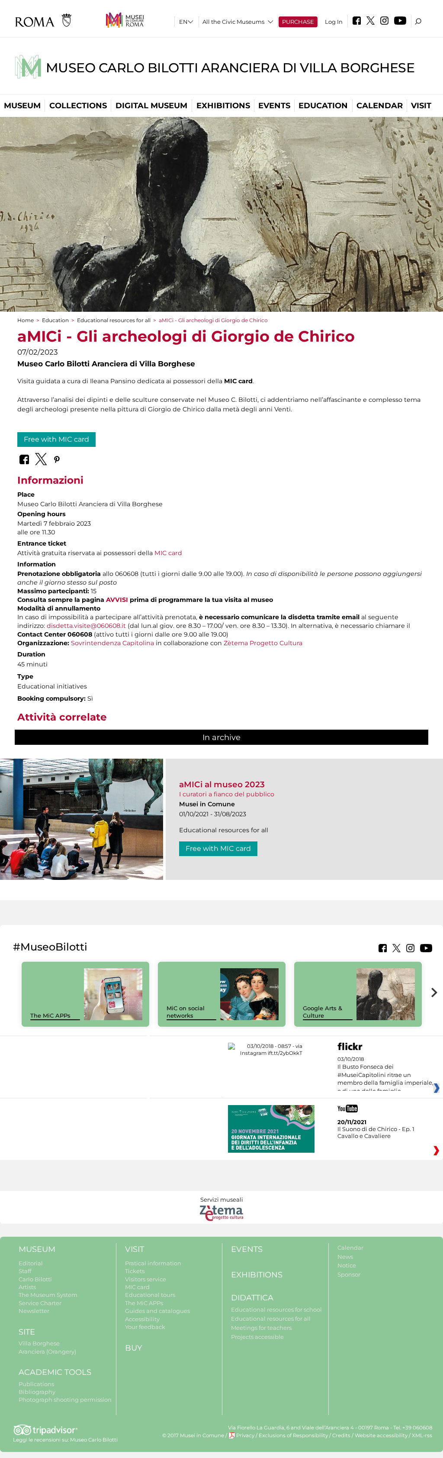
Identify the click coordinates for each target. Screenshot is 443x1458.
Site (27, 1332)
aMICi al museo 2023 (222, 784)
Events (274, 105)
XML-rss (422, 1435)
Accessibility (142, 1319)
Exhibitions (223, 105)
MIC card (168, 553)
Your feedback (145, 1326)
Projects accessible (257, 1336)
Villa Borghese (39, 1343)
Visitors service (145, 1279)
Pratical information (153, 1263)
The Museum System (48, 1294)
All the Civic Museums (233, 21)
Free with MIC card (56, 439)
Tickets (134, 1270)
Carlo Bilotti (35, 1279)
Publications (36, 1383)
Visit (421, 105)
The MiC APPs (50, 1015)
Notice (346, 1265)
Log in (334, 21)
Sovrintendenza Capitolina (112, 643)
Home (25, 320)
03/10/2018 (385, 1075)
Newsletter (34, 1310)
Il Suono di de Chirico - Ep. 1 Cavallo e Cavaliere (375, 1132)
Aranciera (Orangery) (47, 1351)
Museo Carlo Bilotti (94, 1440)
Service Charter (40, 1303)
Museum (22, 105)
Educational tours (150, 1294)
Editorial (31, 1263)
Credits (341, 1435)
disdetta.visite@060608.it (86, 626)
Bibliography (37, 1391)
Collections (78, 105)
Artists (27, 1286)
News (345, 1256)
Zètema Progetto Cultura (263, 643)
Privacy (245, 1435)
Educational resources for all (114, 320)
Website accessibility (381, 1435)
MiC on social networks (186, 1012)
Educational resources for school (276, 1309)
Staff (25, 1270)
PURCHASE (298, 21)
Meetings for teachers (261, 1327)
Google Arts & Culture (322, 1012)
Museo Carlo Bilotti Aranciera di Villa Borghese (230, 68)
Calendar (379, 105)
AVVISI (117, 600)
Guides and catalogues (157, 1310)
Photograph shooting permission (65, 1399)
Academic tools (55, 1372)
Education (323, 105)
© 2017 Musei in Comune (193, 1435)
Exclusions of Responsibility (293, 1435)
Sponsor (348, 1274)
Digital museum (151, 105)
